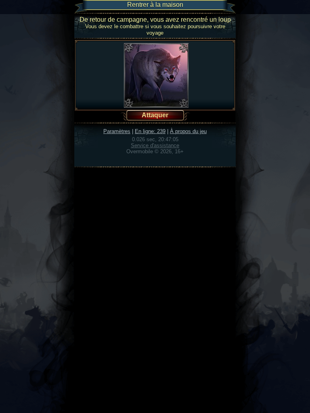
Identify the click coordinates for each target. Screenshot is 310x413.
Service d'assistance (155, 145)
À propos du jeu (188, 131)
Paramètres (116, 131)
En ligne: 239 (150, 131)
